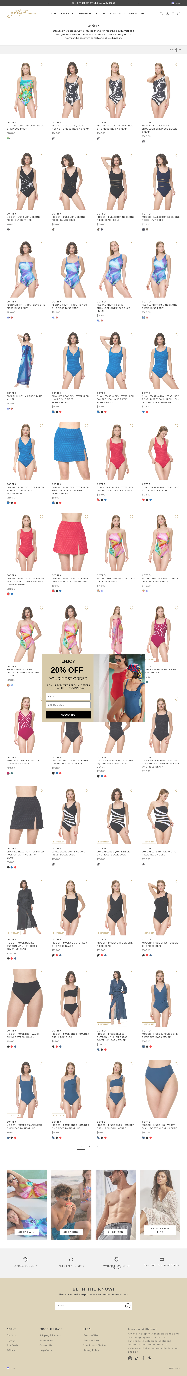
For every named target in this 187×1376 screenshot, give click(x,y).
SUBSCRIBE (68, 714)
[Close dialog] (141, 656)
